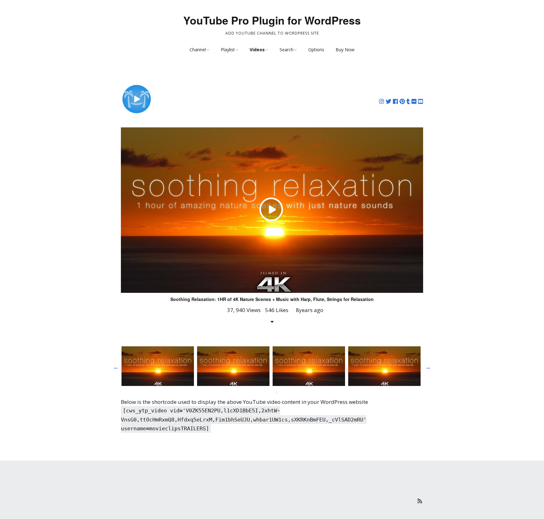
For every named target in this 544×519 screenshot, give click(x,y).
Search (286, 50)
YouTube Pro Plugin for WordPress (272, 20)
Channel (198, 50)
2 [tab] (277, 393)
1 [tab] (267, 393)
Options (316, 50)
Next (428, 367)
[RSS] (419, 501)
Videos (257, 50)
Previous (116, 367)
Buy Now (345, 50)
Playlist (228, 50)
